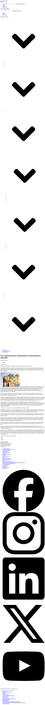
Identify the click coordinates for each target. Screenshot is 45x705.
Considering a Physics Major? (12, 195)
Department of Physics (4, 16)
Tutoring (8, 202)
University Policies (6, 703)
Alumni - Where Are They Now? (10, 300)
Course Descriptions (10, 201)
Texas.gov (4, 691)
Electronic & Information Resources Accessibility (11, 701)
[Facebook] (24, 511)
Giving (4, 348)
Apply (4, 5)
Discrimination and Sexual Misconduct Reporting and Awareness (14, 462)
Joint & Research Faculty (9, 293)
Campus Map (5, 451)
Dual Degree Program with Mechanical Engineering (16, 198)
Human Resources (6, 456)
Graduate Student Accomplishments (13, 244)
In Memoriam (7, 299)
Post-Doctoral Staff (8, 296)
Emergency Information (7, 454)
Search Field (5, 3)
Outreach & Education (9, 64)
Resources (4, 347)
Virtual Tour (5, 468)
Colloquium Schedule (8, 345)
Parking (4, 460)
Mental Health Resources (7, 458)
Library (4, 457)
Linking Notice (5, 696)
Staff (5, 298)
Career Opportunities (6, 452)
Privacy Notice (5, 697)
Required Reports (6, 700)
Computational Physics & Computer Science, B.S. (15, 197)
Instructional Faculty (8, 294)
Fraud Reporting (5, 694)
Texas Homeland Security (7, 692)
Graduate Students (8, 297)
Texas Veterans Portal (6, 464)
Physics (4, 362)
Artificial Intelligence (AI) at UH (8, 449)
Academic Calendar (6, 448)
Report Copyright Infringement (8, 461)
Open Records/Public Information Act (9, 463)
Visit (3, 4)
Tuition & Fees (5, 465)
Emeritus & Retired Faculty (9, 295)
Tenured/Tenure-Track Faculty (10, 292)
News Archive (7, 346)
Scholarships (9, 199)
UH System (5, 466)
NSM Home (5, 6)
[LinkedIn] (24, 602)
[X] (24, 644)
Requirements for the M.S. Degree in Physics (15, 245)
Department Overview (9, 61)
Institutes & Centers (8, 110)
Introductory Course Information (12, 200)
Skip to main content (4, 0)
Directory (4, 453)
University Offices (6, 467)
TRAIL (4, 693)
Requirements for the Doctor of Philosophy (14, 246)
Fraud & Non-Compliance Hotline (9, 695)
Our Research (7, 63)
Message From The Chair (9, 62)
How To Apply (9, 248)
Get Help (4, 455)
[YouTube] (24, 686)
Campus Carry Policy (6, 450)
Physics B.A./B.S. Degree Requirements (14, 196)
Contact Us (7, 65)
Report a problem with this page (8, 690)
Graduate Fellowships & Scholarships (13, 247)
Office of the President (6, 459)
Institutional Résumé (6, 699)
